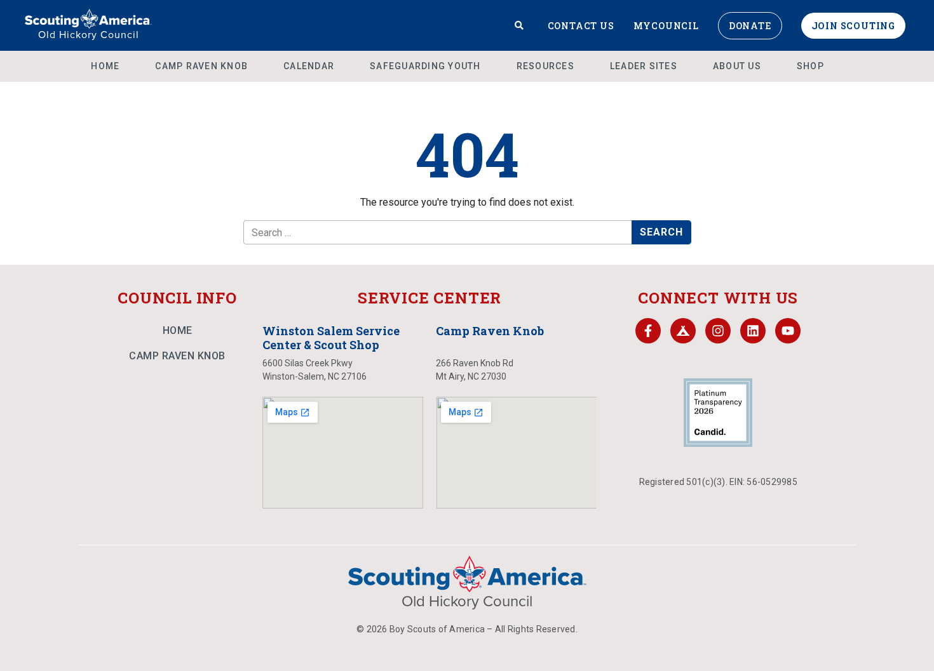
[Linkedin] (753, 330)
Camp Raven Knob (201, 66)
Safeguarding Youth (425, 66)
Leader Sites (643, 66)
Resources (545, 66)
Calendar (308, 66)
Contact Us (581, 26)
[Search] (519, 25)
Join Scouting (853, 26)
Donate (750, 26)
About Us (737, 66)
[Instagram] (718, 330)
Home (105, 66)
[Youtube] (788, 330)
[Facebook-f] (648, 330)
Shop (810, 66)
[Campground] (683, 330)
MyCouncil (666, 26)
